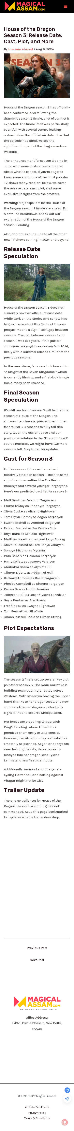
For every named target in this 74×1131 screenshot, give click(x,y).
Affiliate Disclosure (37, 1107)
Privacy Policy (37, 1112)
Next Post (37, 960)
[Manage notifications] (65, 1122)
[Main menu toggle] (65, 6)
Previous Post (37, 948)
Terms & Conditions (37, 1118)
